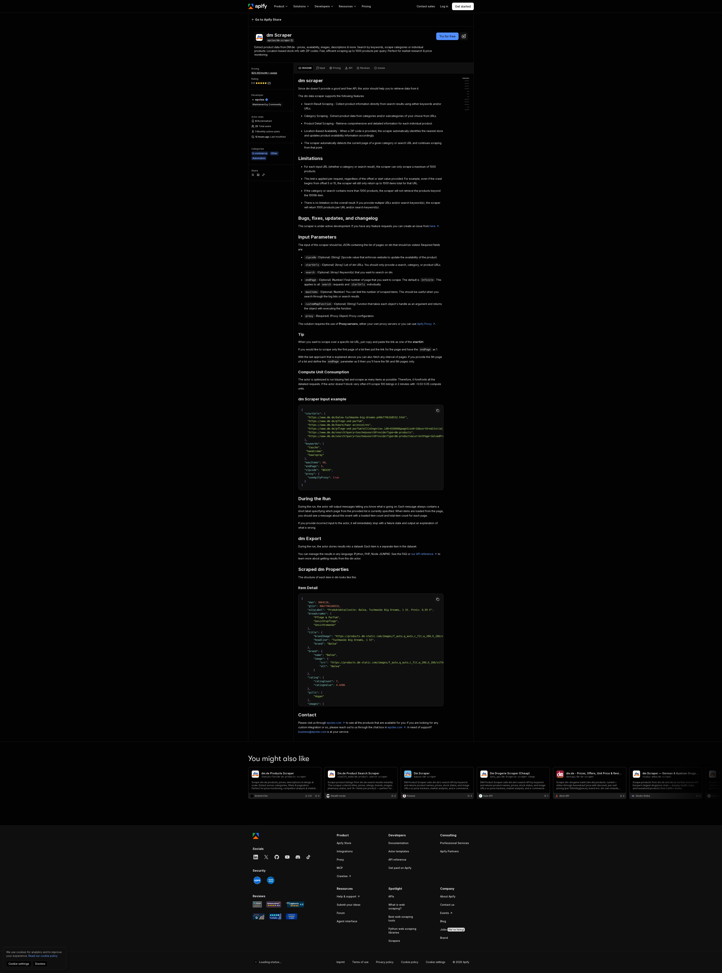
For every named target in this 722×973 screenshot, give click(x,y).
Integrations (345, 851)
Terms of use (360, 962)
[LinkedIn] (256, 857)
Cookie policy (409, 962)
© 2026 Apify (461, 962)
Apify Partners (449, 851)
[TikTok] (308, 857)
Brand (444, 937)
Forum (341, 913)
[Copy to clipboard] (437, 410)
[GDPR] (257, 880)
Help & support (346, 896)
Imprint (341, 962)
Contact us (447, 904)
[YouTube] (287, 857)
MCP (340, 867)
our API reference (422, 553)
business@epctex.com (312, 731)
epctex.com (334, 722)
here (432, 226)
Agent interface (347, 921)
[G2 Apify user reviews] (259, 916)
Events (444, 913)
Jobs (452, 929)
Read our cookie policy (43, 955)
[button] (351, 835)
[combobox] (464, 36)
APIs (391, 896)
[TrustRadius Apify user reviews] (275, 916)
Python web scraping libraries (402, 930)
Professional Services (454, 843)
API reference (397, 859)
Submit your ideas (348, 904)
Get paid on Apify (399, 867)
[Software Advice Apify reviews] (273, 904)
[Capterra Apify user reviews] (295, 904)
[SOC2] (270, 880)
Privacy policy (385, 962)
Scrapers (394, 940)
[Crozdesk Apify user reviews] (291, 916)
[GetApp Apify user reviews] (257, 904)
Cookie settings (435, 962)
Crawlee (342, 876)
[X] (266, 857)
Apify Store (344, 843)
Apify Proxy (424, 323)
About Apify (447, 896)
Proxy (340, 859)
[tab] (305, 68)
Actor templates (398, 851)
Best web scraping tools (400, 918)
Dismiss (40, 963)
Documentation (398, 843)
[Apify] (257, 6)
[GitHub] (277, 857)
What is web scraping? (396, 906)
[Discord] (298, 857)
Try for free (447, 36)
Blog (443, 921)
